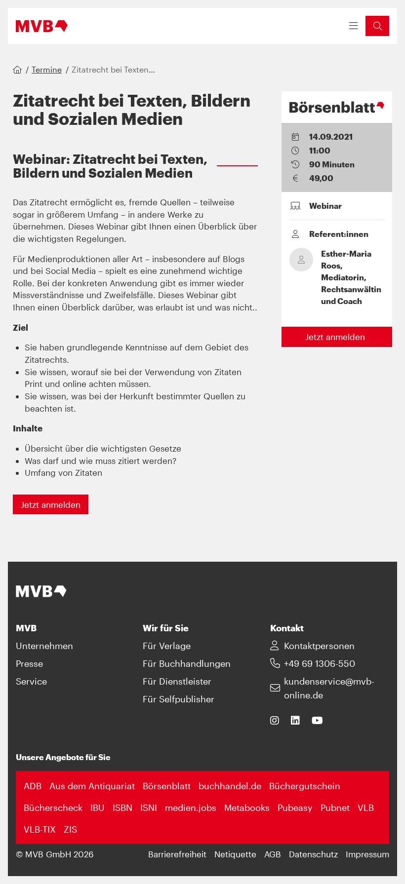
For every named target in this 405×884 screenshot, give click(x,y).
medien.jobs (190, 807)
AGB (272, 854)
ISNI (148, 807)
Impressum (367, 854)
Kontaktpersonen (319, 645)
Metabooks (247, 807)
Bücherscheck (53, 807)
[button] (377, 26)
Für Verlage (167, 645)
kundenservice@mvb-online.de (329, 688)
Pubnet (335, 807)
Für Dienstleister (177, 681)
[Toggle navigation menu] (353, 26)
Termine (47, 69)
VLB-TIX (40, 829)
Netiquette (235, 854)
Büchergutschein (304, 785)
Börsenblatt (167, 785)
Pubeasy (295, 807)
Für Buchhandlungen (187, 663)
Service (31, 681)
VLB (366, 807)
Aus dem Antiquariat (92, 785)
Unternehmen (44, 645)
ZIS (70, 829)
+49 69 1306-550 (319, 663)
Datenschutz (313, 854)
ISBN (122, 807)
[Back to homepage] (42, 26)
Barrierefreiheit (177, 854)
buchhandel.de (230, 785)
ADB (32, 785)
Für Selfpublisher (178, 698)
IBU (97, 807)
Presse (29, 663)
